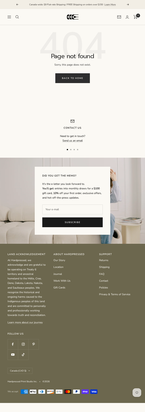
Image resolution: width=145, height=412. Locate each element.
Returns (103, 260)
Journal (57, 274)
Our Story (59, 260)
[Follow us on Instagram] (23, 344)
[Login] (127, 17)
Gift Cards (59, 287)
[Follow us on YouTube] (13, 354)
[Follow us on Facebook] (13, 344)
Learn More (110, 4)
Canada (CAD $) (18, 370)
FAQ (101, 274)
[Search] (17, 17)
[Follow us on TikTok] (23, 354)
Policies (103, 287)
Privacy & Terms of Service (114, 294)
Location (58, 267)
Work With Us (61, 281)
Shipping (104, 267)
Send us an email (72, 140)
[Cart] (135, 17)
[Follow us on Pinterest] (33, 344)
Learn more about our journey (25, 322)
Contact (103, 281)
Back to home (72, 78)
